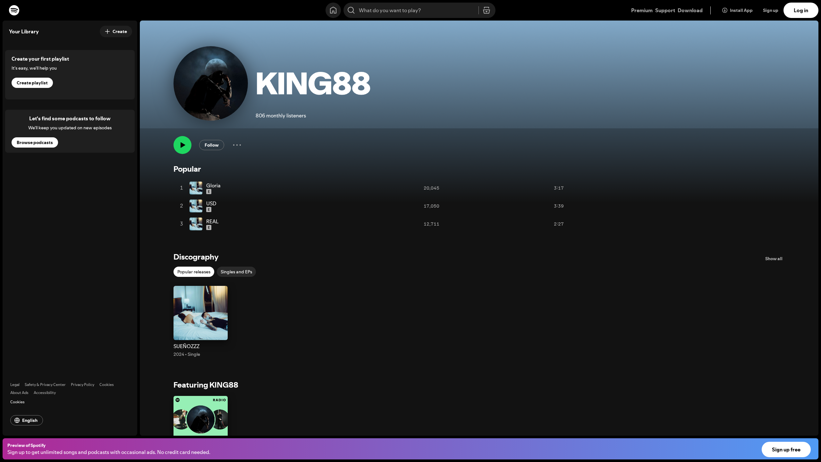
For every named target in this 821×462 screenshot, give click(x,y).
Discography (196, 256)
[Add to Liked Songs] (543, 188)
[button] (201, 321)
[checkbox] (194, 272)
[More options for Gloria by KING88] (570, 188)
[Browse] (486, 10)
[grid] (376, 206)
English (30, 420)
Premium (642, 10)
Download (690, 10)
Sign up (770, 10)
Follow (212, 145)
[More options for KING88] (237, 145)
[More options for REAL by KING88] (570, 224)
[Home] (333, 10)
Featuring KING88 (206, 384)
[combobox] (419, 10)
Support (665, 10)
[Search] (351, 10)
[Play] (182, 145)
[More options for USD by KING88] (570, 206)
